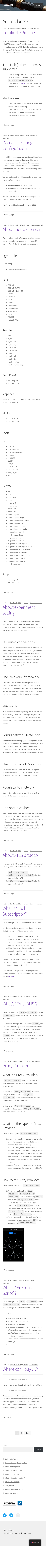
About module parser (22, 229)
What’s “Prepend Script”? (17, 1290)
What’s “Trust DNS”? (20, 1004)
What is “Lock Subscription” (15, 911)
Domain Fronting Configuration (17, 145)
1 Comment (36, 1061)
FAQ (10, 1417)
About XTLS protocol (21, 855)
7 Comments (33, 1365)
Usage (11, 125)
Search (5, 1446)
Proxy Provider (15, 1065)
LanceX (8, 5)
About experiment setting (19, 610)
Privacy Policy (8, 1533)
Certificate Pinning (19, 32)
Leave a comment (34, 28)
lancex (23, 28)
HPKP (23, 83)
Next (27, 1433)
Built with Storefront (23, 1533)
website (11, 976)
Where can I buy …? (20, 1369)
